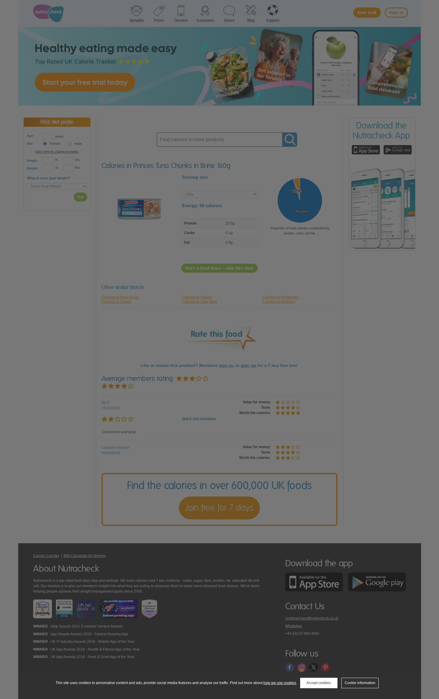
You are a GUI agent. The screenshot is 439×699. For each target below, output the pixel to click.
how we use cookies (279, 683)
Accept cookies (318, 683)
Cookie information (360, 683)
